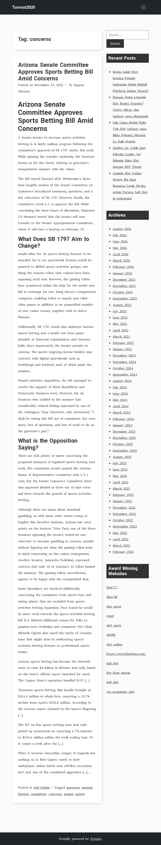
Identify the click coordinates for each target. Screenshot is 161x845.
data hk (111, 597)
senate (68, 794)
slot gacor (113, 606)
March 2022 (121, 545)
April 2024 (120, 406)
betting (23, 794)
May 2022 (120, 533)
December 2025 (124, 279)
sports (80, 794)
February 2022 (123, 552)
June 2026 (120, 241)
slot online (114, 644)
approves (73, 787)
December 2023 (124, 431)
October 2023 (123, 444)
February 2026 (123, 267)
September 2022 (125, 526)
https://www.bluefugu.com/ (126, 654)
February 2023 (123, 495)
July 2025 (120, 311)
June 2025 (120, 317)
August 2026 (122, 229)
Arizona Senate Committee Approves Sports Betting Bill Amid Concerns (55, 72)
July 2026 (120, 235)
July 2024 (120, 387)
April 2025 (120, 330)
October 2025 (123, 292)
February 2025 (123, 343)
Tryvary (95, 839)
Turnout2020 (23, 7)
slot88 (110, 635)
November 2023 (124, 438)
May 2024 (120, 400)
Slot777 (112, 587)
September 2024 (125, 374)
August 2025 (122, 305)
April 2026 (120, 254)
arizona (87, 787)
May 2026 (120, 248)
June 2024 (120, 393)
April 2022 (120, 539)
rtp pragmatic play (120, 692)
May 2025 (120, 324)
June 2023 (120, 469)
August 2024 (122, 381)
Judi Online (41, 787)
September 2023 (125, 450)
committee (38, 794)
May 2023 (120, 476)
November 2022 (124, 514)
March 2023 (121, 488)
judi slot (112, 663)
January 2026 (122, 273)
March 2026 (121, 260)
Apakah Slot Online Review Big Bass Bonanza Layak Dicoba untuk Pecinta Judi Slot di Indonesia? (130, 186)
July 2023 (120, 463)
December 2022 (124, 507)
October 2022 (123, 520)
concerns (55, 794)
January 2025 (122, 349)
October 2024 (123, 368)
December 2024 (124, 355)
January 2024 (122, 425)
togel (110, 616)
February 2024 (123, 419)
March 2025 (121, 336)
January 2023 (122, 501)
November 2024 (124, 362)
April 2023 (120, 482)
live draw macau (118, 672)
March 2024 (121, 412)
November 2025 (124, 286)
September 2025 (125, 298)
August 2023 (122, 457)
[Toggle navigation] (143, 7)
